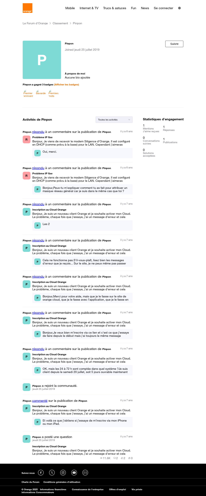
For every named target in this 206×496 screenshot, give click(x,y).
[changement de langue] (179, 8)
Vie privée (137, 489)
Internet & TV (89, 8)
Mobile (70, 8)
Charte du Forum (30, 482)
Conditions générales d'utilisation (61, 482)
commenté (39, 400)
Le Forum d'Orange (35, 23)
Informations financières (53, 489)
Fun (133, 8)
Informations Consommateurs (38, 492)
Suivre (174, 44)
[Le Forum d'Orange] (27, 8)
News (145, 8)
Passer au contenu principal (17, 2)
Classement (60, 23)
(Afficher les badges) (66, 84)
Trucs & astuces (114, 8)
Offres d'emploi (117, 489)
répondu (38, 131)
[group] (105, 458)
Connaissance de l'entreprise (87, 489)
